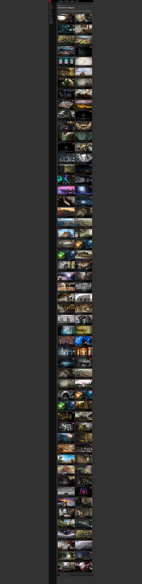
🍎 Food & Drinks (51, 18)
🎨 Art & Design (51, 6)
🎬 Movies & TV (51, 14)
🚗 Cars (50, 9)
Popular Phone (50, 23)
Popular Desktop (51, 22)
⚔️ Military (50, 17)
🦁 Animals (50, 13)
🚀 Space (50, 10)
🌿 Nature (50, 5)
